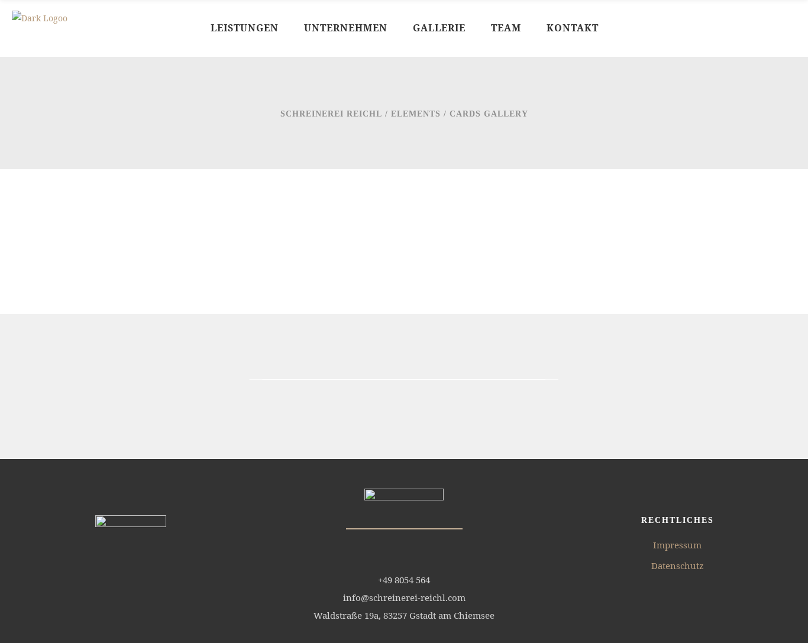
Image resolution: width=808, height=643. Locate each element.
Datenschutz (677, 565)
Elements (416, 113)
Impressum (677, 545)
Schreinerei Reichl (331, 113)
